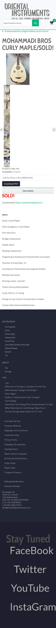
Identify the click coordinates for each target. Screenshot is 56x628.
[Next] (54, 130)
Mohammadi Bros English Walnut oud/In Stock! (27, 31)
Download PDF (11, 183)
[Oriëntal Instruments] (28, 11)
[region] (28, 191)
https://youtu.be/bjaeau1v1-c (29, 202)
